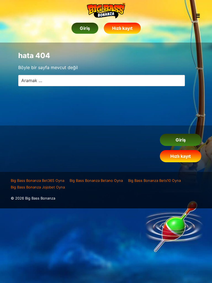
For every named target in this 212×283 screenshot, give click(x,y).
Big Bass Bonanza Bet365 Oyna (37, 180)
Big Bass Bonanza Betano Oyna (96, 180)
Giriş (85, 28)
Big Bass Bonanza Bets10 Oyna (154, 180)
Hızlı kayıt (122, 28)
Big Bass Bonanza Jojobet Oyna (38, 187)
